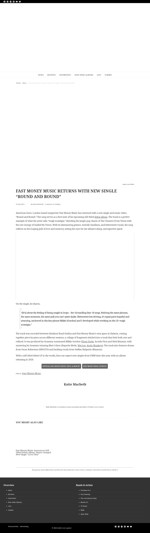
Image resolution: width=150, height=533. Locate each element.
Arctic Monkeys (94, 345)
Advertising (24, 526)
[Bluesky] (20, 2)
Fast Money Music (31, 373)
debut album (100, 216)
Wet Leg (82, 345)
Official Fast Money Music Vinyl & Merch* (61, 366)
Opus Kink (84, 514)
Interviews (12, 498)
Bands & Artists (84, 485)
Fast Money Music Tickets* (95, 366)
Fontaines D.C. (86, 490)
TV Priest (84, 506)
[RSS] (14, 2)
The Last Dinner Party (89, 498)
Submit (10, 510)
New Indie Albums (15, 502)
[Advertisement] (75, 56)
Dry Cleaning (85, 494)
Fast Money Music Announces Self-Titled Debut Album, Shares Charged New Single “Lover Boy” (33, 452)
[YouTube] (17, 2)
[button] (116, 75)
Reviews (11, 494)
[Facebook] (4, 2)
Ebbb (82, 510)
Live (9, 506)
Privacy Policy (13, 526)
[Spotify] (11, 2)
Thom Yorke (88, 341)
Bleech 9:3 (84, 502)
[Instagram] (7, 2)
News (10, 490)
